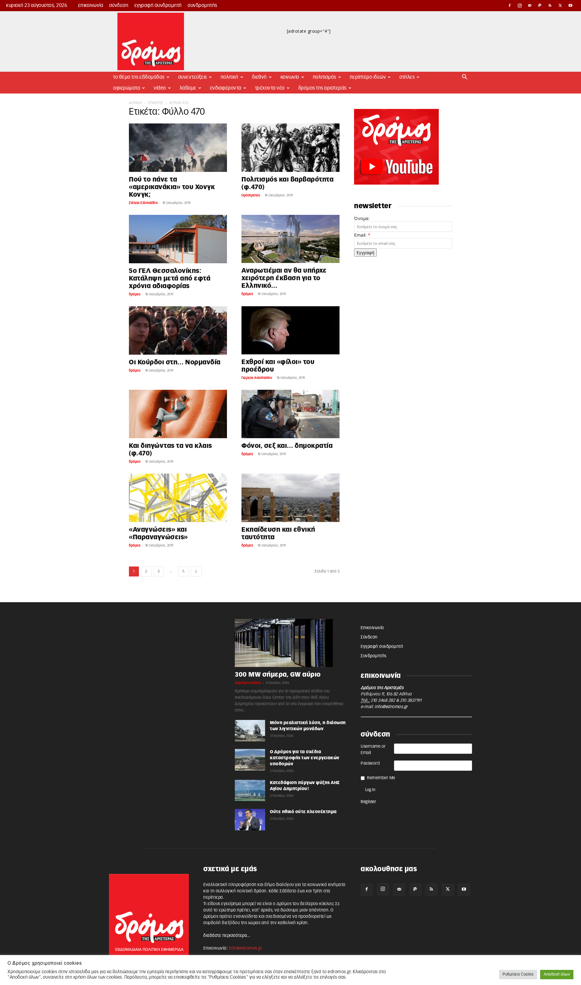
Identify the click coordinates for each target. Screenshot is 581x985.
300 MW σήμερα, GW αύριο (278, 674)
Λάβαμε (188, 88)
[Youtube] (570, 5)
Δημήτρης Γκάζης (248, 683)
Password (370, 763)
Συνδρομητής (202, 5)
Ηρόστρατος (250, 195)
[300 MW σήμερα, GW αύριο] (290, 643)
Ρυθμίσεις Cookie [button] (518, 975)
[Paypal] (540, 5)
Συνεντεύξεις (192, 77)
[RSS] (550, 5)
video (160, 88)
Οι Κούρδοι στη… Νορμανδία (175, 362)
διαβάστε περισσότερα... (226, 936)
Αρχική (135, 103)
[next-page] (196, 571)
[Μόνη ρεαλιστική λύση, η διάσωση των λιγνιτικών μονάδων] (250, 730)
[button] (465, 77)
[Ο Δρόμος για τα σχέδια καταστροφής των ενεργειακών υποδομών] (250, 759)
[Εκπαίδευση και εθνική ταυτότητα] (290, 498)
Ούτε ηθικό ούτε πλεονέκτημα (303, 812)
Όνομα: (361, 218)
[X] (560, 5)
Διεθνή (259, 77)
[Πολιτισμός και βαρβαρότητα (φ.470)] (290, 147)
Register (368, 802)
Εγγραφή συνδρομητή (158, 5)
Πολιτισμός (324, 77)
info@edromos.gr (391, 707)
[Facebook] (509, 5)
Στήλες (407, 77)
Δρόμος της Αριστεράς (322, 88)
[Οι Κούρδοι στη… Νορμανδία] (178, 330)
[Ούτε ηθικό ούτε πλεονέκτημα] (250, 819)
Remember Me (381, 778)
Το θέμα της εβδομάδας (139, 77)
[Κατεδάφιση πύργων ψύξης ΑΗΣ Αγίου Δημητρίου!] (250, 790)
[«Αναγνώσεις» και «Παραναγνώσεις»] (178, 498)
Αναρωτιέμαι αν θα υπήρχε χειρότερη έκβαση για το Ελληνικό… (284, 278)
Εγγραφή (365, 252)
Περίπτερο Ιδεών (368, 77)
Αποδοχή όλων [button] (557, 975)
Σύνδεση (119, 5)
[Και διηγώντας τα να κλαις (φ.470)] (178, 414)
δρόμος (134, 294)
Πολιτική (229, 77)
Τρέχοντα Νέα (270, 88)
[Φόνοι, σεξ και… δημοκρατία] (290, 414)
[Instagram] (519, 5)
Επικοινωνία (90, 5)
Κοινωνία (290, 77)
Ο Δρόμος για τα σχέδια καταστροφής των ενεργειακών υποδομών (305, 758)
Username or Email (373, 749)
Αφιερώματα (126, 88)
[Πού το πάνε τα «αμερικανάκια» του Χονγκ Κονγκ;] (178, 147)
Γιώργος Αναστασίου (256, 377)
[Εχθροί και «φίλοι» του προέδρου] (290, 330)
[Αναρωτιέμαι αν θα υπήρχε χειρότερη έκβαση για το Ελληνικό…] (290, 239)
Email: (362, 235)
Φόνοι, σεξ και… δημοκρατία (287, 446)
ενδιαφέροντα (225, 88)
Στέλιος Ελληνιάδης (143, 203)
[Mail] (529, 5)
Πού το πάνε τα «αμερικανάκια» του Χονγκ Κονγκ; (172, 187)
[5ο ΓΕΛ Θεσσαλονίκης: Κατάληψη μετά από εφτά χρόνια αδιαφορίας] (178, 239)
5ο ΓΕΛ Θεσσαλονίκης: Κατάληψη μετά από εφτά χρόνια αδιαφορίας (169, 278)
